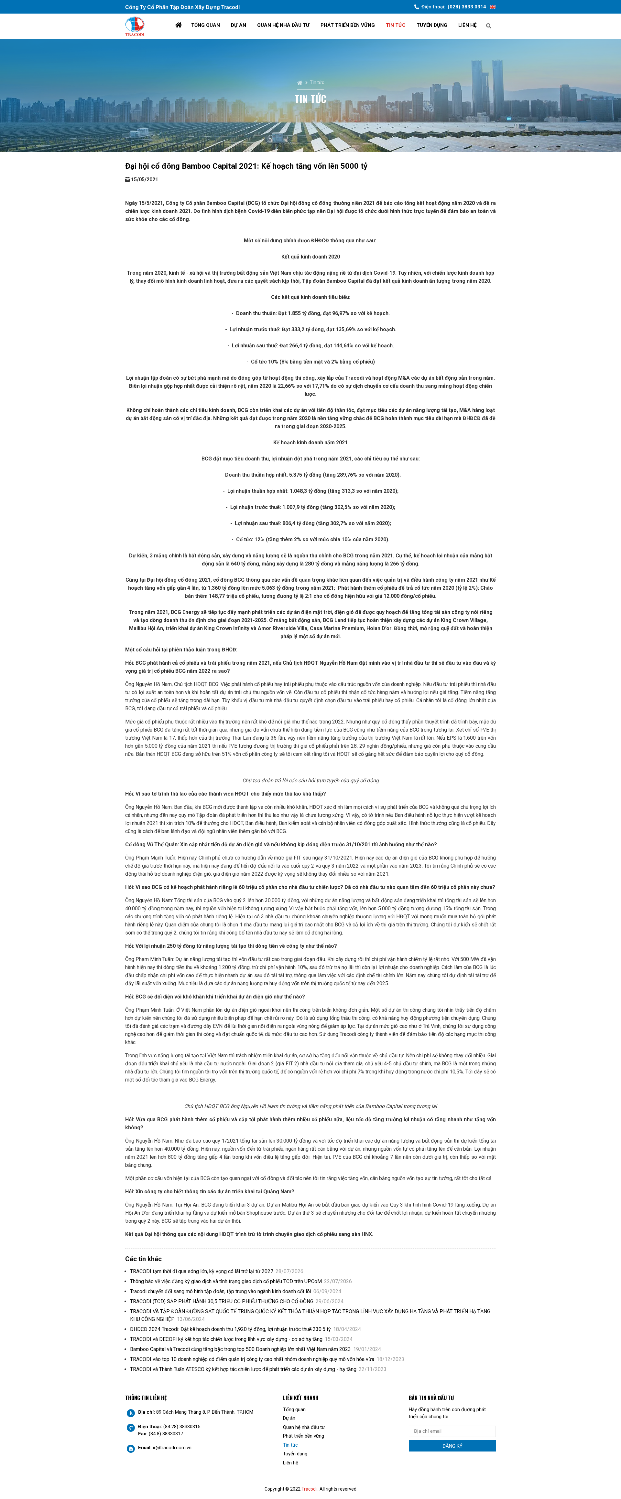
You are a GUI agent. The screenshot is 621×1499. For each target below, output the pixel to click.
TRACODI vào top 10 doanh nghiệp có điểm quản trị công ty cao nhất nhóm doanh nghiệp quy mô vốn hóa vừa (267, 1359)
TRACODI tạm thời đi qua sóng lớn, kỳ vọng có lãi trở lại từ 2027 (216, 1271)
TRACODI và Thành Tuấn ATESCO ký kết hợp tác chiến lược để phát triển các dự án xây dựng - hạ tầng (258, 1369)
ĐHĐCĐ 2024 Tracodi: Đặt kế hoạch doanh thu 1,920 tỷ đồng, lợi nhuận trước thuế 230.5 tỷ (245, 1329)
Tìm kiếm (512, 25)
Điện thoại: (453, 7)
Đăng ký (452, 1446)
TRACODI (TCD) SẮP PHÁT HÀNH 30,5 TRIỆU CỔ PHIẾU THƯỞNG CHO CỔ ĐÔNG (236, 1301)
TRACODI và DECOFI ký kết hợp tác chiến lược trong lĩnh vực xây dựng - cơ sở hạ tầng (241, 1339)
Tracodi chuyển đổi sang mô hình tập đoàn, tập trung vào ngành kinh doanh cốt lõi (235, 1291)
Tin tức (396, 25)
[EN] (492, 7)
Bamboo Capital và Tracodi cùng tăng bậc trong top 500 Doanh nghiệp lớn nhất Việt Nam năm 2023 (255, 1349)
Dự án (238, 25)
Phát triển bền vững (348, 25)
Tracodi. (309, 1489)
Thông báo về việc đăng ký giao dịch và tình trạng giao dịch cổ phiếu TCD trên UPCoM (241, 1281)
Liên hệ (467, 25)
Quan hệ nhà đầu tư (283, 25)
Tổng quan (205, 25)
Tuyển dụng (432, 25)
